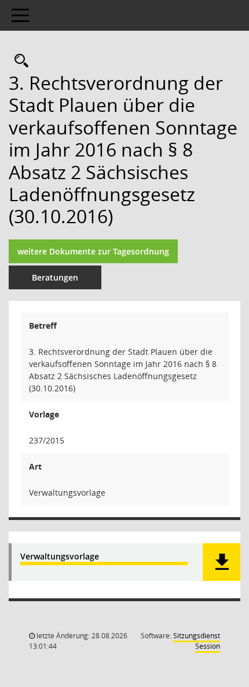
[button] (221, 562)
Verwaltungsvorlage (59, 557)
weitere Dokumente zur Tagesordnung (93, 251)
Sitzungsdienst (196, 641)
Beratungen (55, 277)
